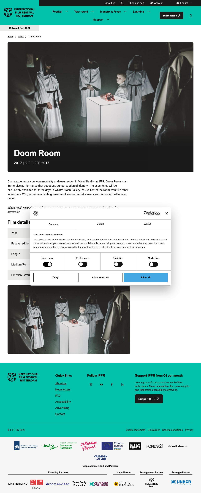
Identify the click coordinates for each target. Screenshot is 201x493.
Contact (60, 414)
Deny (55, 277)
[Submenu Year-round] (92, 11)
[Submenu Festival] (67, 11)
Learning (138, 11)
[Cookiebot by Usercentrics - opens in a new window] (146, 213)
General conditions (172, 429)
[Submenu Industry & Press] (125, 11)
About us (110, 3)
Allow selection (100, 277)
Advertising (62, 407)
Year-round (81, 11)
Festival (57, 11)
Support (98, 19)
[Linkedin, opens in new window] (122, 384)
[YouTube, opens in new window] (101, 384)
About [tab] (147, 223)
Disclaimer (154, 429)
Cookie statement (135, 429)
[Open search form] (191, 15)
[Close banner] (167, 213)
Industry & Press (110, 11)
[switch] (82, 264)
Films (21, 36)
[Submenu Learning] (148, 11)
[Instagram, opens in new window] (91, 384)
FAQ (122, 3)
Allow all (145, 277)
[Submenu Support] (108, 19)
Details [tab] (100, 223)
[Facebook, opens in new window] (112, 384)
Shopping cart (136, 3)
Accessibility (63, 401)
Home (10, 36)
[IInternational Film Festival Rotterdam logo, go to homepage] (19, 12)
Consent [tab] (53, 224)
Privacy (189, 429)
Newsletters (63, 389)
